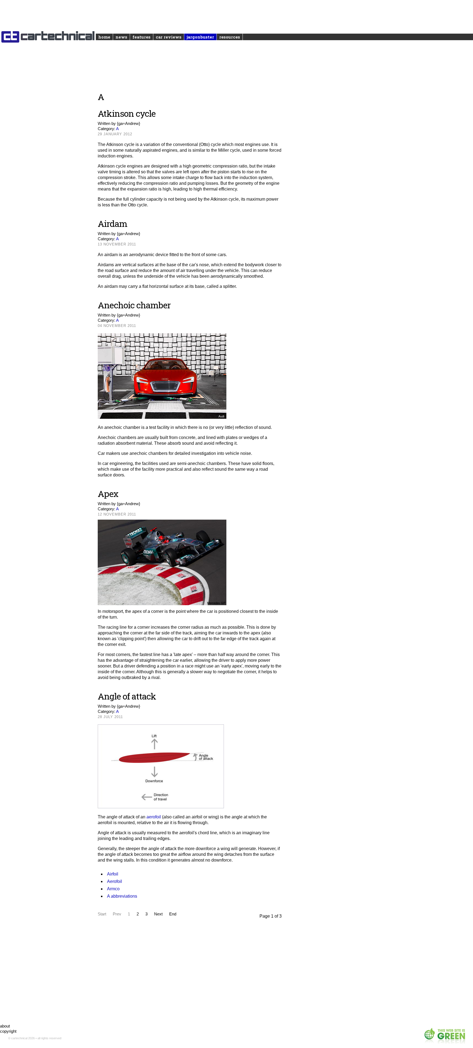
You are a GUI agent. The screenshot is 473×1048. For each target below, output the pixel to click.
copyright (8, 1031)
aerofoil (153, 817)
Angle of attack (127, 696)
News (121, 37)
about (5, 1026)
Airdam (112, 223)
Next (158, 914)
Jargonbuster (200, 37)
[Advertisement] (190, 968)
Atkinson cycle (126, 113)
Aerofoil (114, 881)
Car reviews (168, 37)
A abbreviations (122, 896)
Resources (229, 37)
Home (104, 37)
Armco (113, 888)
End (172, 914)
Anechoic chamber (134, 305)
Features (141, 37)
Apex (108, 493)
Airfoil (112, 874)
